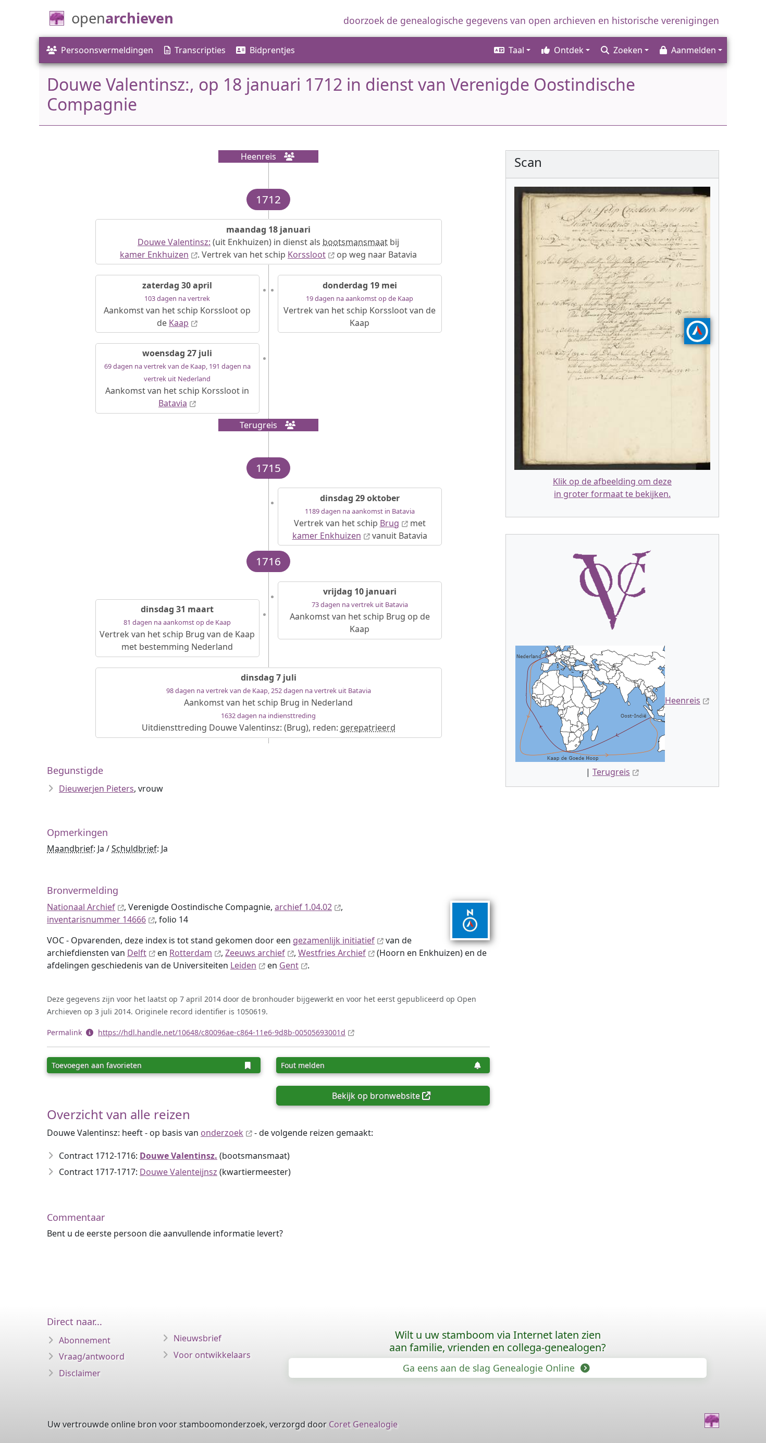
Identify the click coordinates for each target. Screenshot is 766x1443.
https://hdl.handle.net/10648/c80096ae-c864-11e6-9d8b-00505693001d (221, 1032)
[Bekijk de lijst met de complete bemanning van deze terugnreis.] (287, 425)
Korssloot (307, 254)
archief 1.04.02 (303, 907)
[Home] (712, 1420)
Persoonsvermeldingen (107, 50)
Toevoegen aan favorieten (97, 1065)
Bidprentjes (272, 50)
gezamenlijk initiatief (334, 940)
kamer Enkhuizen (154, 254)
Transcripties (200, 50)
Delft (136, 953)
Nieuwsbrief (197, 1338)
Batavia (172, 403)
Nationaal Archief (81, 907)
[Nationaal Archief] (463, 920)
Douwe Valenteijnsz (178, 1172)
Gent (289, 965)
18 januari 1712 (282, 84)
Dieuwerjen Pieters (96, 788)
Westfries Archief (332, 953)
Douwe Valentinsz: (174, 242)
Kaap (179, 323)
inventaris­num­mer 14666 (96, 919)
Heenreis (682, 700)
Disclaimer (80, 1373)
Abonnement (84, 1340)
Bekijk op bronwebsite (376, 1095)
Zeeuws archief (255, 953)
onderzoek (222, 1132)
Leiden (243, 965)
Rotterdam (190, 953)
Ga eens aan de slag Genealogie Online (490, 1368)
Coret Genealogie (363, 1424)
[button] (511, 50)
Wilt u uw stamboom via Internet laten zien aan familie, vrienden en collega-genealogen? (497, 1341)
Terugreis (611, 772)
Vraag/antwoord (92, 1356)
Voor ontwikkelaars (212, 1355)
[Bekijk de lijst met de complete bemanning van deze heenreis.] (286, 156)
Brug (389, 523)
